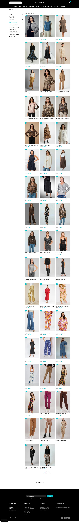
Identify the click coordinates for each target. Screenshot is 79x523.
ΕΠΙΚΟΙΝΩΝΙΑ (12, 38)
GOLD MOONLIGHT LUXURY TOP (30, 279)
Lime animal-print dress (60, 386)
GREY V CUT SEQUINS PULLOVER (61, 198)
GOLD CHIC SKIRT (28, 91)
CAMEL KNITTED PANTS (29, 440)
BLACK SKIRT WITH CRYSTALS (45, 198)
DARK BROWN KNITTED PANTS (61, 413)
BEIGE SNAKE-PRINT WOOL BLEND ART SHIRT (47, 118)
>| (49, 472)
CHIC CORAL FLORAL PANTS (45, 333)
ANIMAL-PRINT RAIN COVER (45, 145)
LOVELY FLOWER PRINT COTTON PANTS (62, 306)
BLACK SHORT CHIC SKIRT (44, 279)
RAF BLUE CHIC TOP (43, 37)
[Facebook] (10, 517)
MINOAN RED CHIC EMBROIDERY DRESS (47, 306)
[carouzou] (39, 2)
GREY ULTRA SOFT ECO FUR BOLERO (31, 37)
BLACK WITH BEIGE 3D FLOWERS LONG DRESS (47, 225)
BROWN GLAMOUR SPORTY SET (30, 225)
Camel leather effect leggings (45, 440)
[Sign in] (67, 2)
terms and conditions (38, 498)
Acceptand (40, 498)
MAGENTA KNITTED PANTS (44, 413)
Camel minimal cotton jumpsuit (61, 440)
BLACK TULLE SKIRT (43, 64)
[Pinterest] (15, 517)
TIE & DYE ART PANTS (28, 386)
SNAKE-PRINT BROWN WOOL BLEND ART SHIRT (63, 118)
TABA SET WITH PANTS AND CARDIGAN (62, 91)
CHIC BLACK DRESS (28, 172)
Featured (66, 12)
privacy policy (45, 498)
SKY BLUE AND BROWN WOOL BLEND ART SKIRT (32, 64)
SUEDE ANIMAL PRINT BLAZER (61, 225)
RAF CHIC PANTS (27, 333)
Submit (50, 496)
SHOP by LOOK (12, 36)
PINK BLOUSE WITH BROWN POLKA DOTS (32, 118)
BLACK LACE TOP (59, 252)
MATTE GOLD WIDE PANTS (29, 306)
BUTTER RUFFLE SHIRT (60, 64)
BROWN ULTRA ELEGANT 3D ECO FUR (31, 252)
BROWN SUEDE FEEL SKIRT (60, 172)
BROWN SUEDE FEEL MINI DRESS (61, 37)
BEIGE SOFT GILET (59, 145)
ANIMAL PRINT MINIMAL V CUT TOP (46, 91)
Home (10, 9)
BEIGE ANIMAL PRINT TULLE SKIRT (46, 467)
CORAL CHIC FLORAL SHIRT (60, 333)
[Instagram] (12, 517)
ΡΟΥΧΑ (10, 21)
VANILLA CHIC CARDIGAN (44, 172)
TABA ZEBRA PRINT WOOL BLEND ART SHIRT (32, 198)
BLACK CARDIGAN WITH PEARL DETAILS (31, 467)
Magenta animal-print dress (29, 413)
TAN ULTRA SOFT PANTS (44, 386)
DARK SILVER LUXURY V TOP (45, 252)
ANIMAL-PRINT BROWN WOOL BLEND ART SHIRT (32, 145)
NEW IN (10, 12)
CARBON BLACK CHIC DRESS (60, 279)
